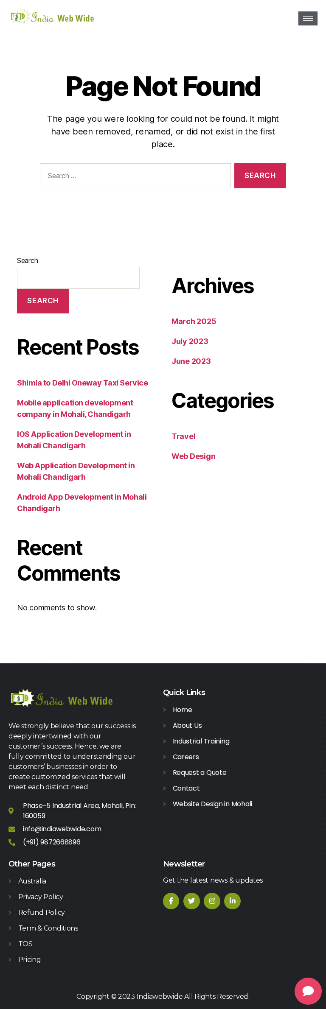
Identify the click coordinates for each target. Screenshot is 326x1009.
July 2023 (189, 341)
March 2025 (193, 321)
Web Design (193, 456)
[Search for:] (134, 177)
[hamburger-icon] (308, 18)
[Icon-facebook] (171, 901)
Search (27, 260)
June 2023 (191, 361)
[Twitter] (191, 901)
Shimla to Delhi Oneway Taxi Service (82, 382)
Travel (183, 436)
